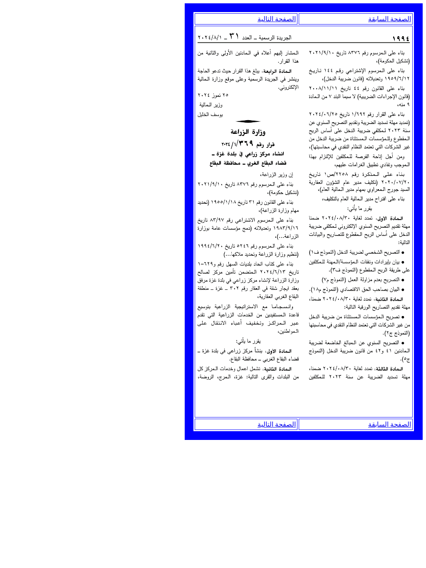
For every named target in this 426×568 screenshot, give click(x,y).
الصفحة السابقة (389, 18)
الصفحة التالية (277, 18)
